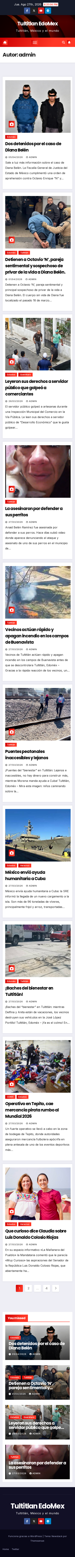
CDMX (10, 1097)
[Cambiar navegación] (35, 42)
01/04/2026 (16, 279)
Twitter (15, 1549)
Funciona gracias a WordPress (25, 1536)
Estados (11, 374)
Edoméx (11, 137)
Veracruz (24, 865)
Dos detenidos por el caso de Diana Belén (37, 1346)
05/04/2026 (16, 157)
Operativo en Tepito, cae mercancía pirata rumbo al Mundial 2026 (32, 1110)
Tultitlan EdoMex (37, 23)
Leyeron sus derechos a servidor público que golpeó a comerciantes (36, 387)
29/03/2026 (16, 401)
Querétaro (25, 374)
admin (33, 157)
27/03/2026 (16, 522)
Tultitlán (24, 252)
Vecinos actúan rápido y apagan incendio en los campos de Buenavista (37, 636)
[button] (63, 42)
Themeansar (37, 1540)
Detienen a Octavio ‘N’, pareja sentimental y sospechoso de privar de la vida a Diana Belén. (35, 266)
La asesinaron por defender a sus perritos (37, 1465)
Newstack (57, 1536)
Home (6, 1549)
